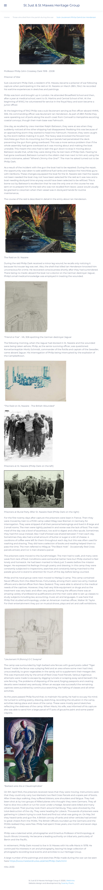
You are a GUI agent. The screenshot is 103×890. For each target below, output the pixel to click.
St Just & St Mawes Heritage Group (51, 5)
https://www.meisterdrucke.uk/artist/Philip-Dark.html (38, 861)
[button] (5, 5)
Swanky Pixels (67, 883)
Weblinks (70, 880)
